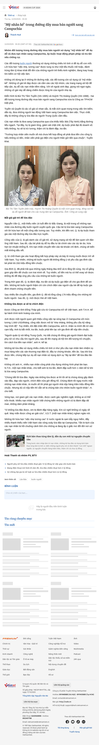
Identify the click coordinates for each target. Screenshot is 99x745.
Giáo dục (6, 669)
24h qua (77, 659)
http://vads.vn (65, 701)
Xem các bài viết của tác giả (84, 35)
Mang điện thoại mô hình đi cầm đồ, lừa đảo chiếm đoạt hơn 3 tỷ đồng (39, 468)
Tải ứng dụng (63, 727)
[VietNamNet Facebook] (67, 723)
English (51, 669)
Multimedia (79, 649)
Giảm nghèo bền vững (58, 649)
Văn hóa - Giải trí (30, 643)
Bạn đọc (26, 674)
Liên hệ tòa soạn (31, 701)
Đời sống (27, 638)
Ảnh (75, 638)
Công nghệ (28, 654)
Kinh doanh (8, 654)
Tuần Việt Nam (54, 638)
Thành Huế (15, 34)
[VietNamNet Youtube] (73, 723)
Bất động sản (29, 669)
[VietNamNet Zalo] (83, 723)
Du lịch (26, 664)
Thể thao (6, 664)
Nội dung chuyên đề (57, 664)
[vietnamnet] (14, 9)
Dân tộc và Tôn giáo (11, 659)
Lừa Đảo (23, 479)
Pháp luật (22, 15)
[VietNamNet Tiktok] (78, 723)
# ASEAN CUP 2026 (32, 7)
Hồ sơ (50, 674)
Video (76, 643)
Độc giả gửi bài (86, 727)
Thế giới (6, 674)
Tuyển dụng (74, 732)
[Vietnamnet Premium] (10, 639)
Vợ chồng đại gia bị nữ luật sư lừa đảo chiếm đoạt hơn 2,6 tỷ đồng (37, 472)
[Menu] (4, 7)
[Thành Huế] (7, 35)
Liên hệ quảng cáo (61, 685)
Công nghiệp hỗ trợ (56, 643)
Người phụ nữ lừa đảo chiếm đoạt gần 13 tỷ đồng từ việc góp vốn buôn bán (41, 464)
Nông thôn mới (55, 654)
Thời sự (11, 15)
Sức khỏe (27, 649)
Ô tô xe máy (28, 659)
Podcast (77, 654)
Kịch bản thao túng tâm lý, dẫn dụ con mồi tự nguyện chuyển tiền (58, 438)
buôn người (26, 63)
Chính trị (6, 643)
